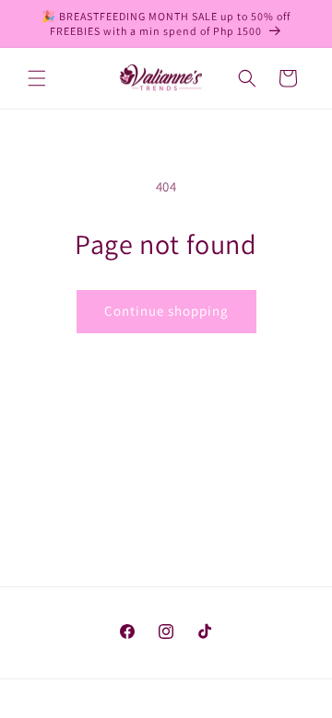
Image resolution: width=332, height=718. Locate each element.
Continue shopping (166, 310)
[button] (37, 78)
